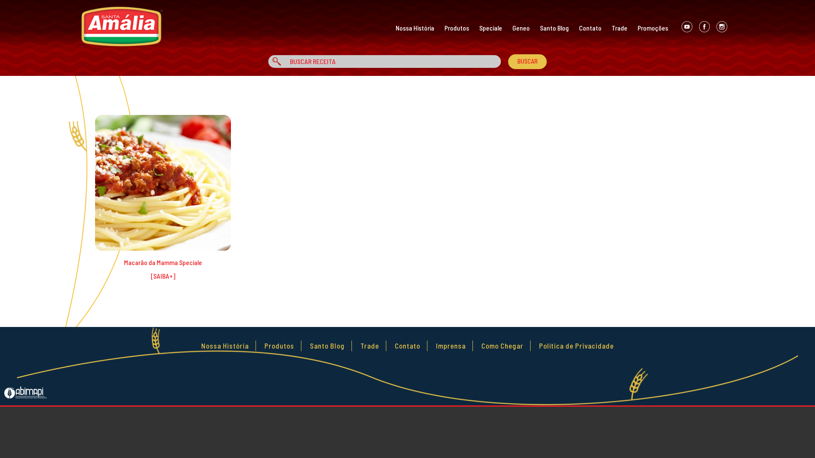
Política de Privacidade (576, 345)
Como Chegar (502, 345)
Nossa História (415, 28)
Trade (619, 28)
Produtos (456, 28)
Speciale (490, 28)
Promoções (653, 28)
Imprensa (451, 345)
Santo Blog (554, 28)
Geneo (521, 28)
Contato (590, 28)
